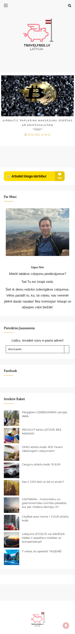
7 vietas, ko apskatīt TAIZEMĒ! (42, 551)
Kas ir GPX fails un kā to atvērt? (43, 482)
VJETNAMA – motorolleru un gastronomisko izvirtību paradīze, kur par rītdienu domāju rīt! (44, 502)
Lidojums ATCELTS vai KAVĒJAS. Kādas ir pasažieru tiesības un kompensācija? (43, 537)
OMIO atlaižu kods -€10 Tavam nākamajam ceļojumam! (42, 449)
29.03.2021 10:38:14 (39, 134)
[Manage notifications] (66, 625)
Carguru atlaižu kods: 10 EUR (41, 464)
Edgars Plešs (37, 267)
